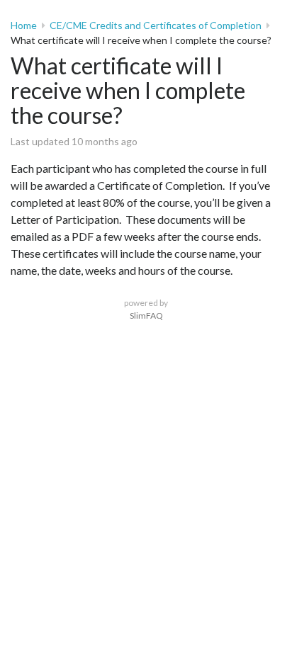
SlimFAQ (146, 315)
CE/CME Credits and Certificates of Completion (156, 25)
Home (24, 25)
